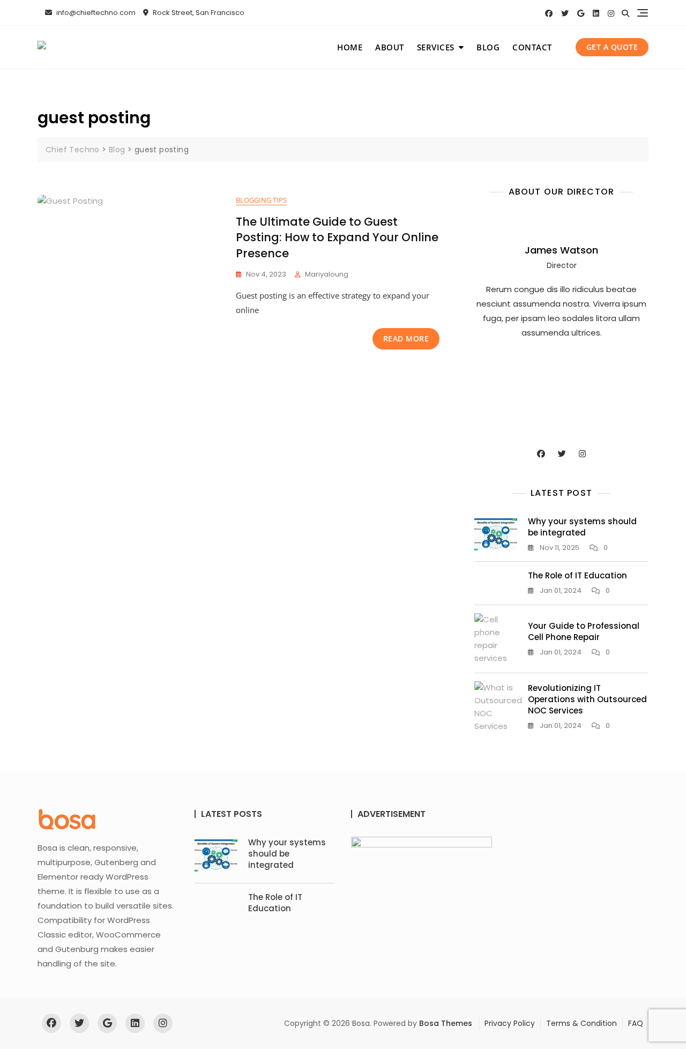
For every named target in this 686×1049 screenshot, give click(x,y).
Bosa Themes (445, 1023)
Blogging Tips (261, 200)
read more (406, 338)
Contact (532, 47)
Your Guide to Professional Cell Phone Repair (583, 631)
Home (349, 47)
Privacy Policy (509, 1023)
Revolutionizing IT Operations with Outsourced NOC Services (587, 699)
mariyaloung (326, 274)
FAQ (635, 1023)
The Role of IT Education (577, 575)
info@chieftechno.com (95, 13)
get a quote (612, 47)
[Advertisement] (564, 392)
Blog (487, 47)
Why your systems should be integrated (582, 527)
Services (435, 47)
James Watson (561, 250)
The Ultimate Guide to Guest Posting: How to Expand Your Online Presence (337, 237)
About (389, 47)
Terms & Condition (581, 1023)
